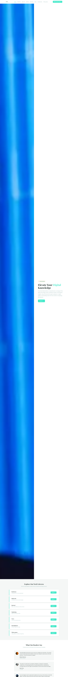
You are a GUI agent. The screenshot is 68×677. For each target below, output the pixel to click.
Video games (45, 1)
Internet (27, 1)
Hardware (19, 1)
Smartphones (40, 1)
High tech (23, 1)
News (35, 1)
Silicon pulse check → (57, 1)
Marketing (31, 1)
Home (15, 1)
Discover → (41, 300)
